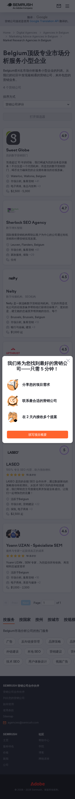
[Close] (68, 360)
